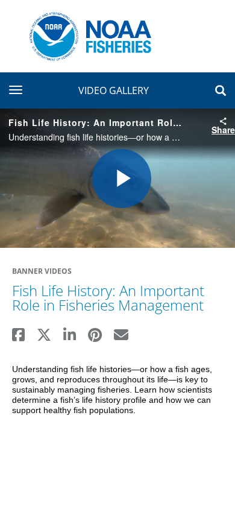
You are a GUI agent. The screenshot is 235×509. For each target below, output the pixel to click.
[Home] (86, 35)
